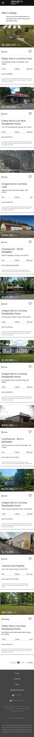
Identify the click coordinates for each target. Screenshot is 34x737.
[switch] (30, 51)
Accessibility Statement (14, 708)
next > (31, 662)
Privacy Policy (23, 706)
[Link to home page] (17, 3)
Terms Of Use (9, 706)
